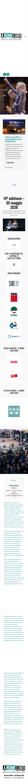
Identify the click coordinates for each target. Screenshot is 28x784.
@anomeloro (14, 485)
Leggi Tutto (10, 162)
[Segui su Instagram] (7, 74)
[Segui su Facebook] (4, 74)
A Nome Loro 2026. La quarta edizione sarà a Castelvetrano (13, 139)
